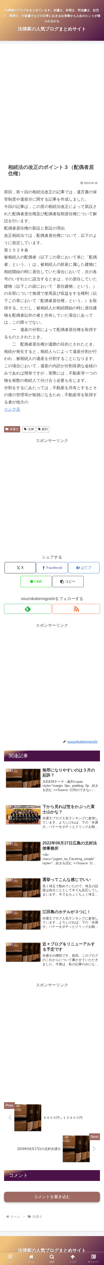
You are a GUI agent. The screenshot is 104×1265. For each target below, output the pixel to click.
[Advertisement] (52, 104)
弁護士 (14, 429)
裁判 (45, 429)
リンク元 (12, 409)
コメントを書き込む (52, 1197)
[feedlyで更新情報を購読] (27, 609)
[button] (68, 581)
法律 (31, 429)
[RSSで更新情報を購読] (76, 609)
